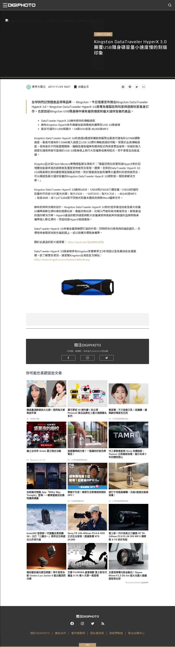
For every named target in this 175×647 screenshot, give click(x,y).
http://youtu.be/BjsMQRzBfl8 (86, 242)
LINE (129, 86)
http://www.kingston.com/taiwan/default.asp (62, 259)
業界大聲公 (39, 86)
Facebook (123, 86)
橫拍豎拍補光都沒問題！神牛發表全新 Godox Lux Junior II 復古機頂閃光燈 (46, 575)
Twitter (136, 86)
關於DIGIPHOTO (40, 633)
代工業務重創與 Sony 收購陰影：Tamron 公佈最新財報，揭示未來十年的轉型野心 (128, 454)
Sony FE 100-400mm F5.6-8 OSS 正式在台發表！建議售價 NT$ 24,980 (86, 536)
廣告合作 (60, 633)
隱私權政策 (97, 633)
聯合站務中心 (136, 633)
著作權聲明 (78, 633)
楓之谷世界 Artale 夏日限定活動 (44, 451)
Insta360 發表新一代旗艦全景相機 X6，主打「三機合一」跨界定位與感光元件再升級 (46, 536)
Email (143, 86)
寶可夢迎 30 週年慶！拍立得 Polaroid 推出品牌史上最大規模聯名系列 (87, 412)
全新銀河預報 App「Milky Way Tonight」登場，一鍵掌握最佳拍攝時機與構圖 (45, 495)
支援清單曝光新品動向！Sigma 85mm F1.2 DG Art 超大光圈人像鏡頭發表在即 (128, 575)
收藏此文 (83, 86)
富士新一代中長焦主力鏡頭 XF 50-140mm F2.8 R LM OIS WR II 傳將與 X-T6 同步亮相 (127, 536)
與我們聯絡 (116, 633)
